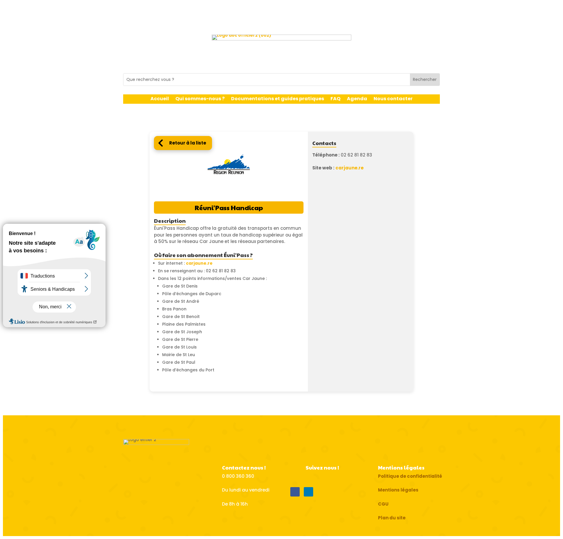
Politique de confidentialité (410, 476)
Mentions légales (398, 490)
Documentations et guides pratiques (277, 99)
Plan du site (392, 518)
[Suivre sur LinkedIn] (308, 492)
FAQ (335, 99)
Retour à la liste (187, 143)
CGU (383, 504)
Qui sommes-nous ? (200, 99)
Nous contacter (393, 99)
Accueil (159, 99)
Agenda (357, 99)
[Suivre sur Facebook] (295, 492)
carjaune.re (199, 263)
